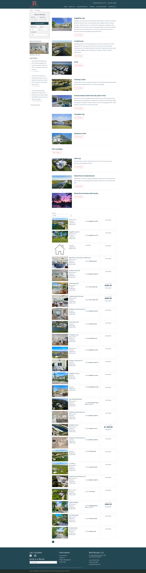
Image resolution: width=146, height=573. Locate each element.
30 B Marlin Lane (74, 335)
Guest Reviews (63, 555)
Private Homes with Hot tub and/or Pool (90, 95)
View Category (78, 35)
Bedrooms (33, 27)
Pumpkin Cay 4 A (74, 425)
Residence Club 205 (35, 55)
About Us (71, 6)
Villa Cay (77, 158)
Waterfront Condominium (84, 176)
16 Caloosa (72, 463)
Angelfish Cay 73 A (74, 232)
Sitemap (62, 570)
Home (65, 6)
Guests (41, 27)
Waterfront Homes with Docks (86, 193)
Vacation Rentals (82, 6)
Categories (33, 32)
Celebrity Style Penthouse (76, 296)
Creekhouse (78, 41)
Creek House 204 (74, 322)
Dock (76, 62)
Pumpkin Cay (79, 114)
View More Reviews (35, 105)
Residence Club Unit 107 (76, 360)
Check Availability (39, 23)
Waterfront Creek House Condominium (80, 257)
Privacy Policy (57, 570)
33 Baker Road (73, 528)
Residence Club (80, 133)
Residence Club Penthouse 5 (77, 412)
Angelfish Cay (79, 18)
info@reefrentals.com (99, 3)
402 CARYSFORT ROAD (75, 399)
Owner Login (62, 562)
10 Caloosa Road (73, 515)
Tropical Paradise (73, 502)
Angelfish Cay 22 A (74, 373)
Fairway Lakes (79, 79)
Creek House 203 (74, 283)
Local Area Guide (101, 6)
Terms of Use (50, 570)
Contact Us (112, 6)
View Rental (108, 220)
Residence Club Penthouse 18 (77, 476)
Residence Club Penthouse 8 (77, 438)
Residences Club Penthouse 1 (77, 309)
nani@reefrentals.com (94, 564)
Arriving (33, 17)
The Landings (57, 149)
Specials (92, 6)
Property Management (65, 560)
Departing (42, 17)
